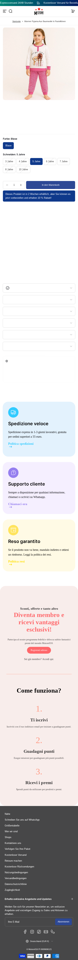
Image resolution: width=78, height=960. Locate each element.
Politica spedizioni (21, 443)
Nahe (7, 814)
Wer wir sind (11, 831)
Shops (8, 837)
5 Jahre (36, 161)
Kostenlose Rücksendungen (19, 866)
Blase (8, 145)
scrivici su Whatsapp (33, 497)
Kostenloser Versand (15, 855)
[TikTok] (39, 932)
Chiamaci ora (17, 504)
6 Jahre (50, 161)
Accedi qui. (48, 659)
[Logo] (39, 11)
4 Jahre (23, 161)
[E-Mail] (46, 932)
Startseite (16, 21)
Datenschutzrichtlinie (16, 884)
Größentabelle (12, 825)
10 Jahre (23, 169)
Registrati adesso (39, 650)
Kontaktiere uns (13, 843)
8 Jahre (9, 169)
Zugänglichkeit (12, 890)
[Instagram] (32, 932)
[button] (10, 11)
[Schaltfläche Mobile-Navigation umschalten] (5, 11)
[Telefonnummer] (53, 932)
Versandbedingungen (15, 878)
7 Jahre (63, 161)
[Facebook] (25, 932)
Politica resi (16, 561)
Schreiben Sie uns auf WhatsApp (22, 820)
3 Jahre (9, 161)
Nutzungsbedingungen (16, 872)
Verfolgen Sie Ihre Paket (17, 849)
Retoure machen (13, 861)
